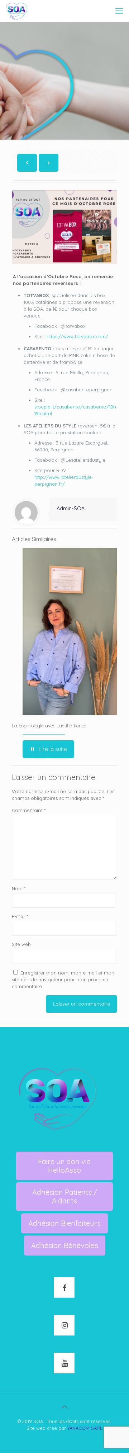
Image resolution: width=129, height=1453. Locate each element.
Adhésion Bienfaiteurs (64, 1223)
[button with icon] (64, 1287)
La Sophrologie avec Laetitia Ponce (49, 725)
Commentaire (29, 810)
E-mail (20, 916)
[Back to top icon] (64, 1406)
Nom (18, 888)
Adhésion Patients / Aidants (64, 1196)
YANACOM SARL (84, 1428)
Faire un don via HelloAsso (64, 1165)
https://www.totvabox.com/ (77, 336)
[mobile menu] (119, 11)
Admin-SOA (71, 508)
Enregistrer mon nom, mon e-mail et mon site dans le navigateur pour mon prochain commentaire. (63, 979)
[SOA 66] (16, 11)
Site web (21, 944)
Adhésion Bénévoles (64, 1245)
